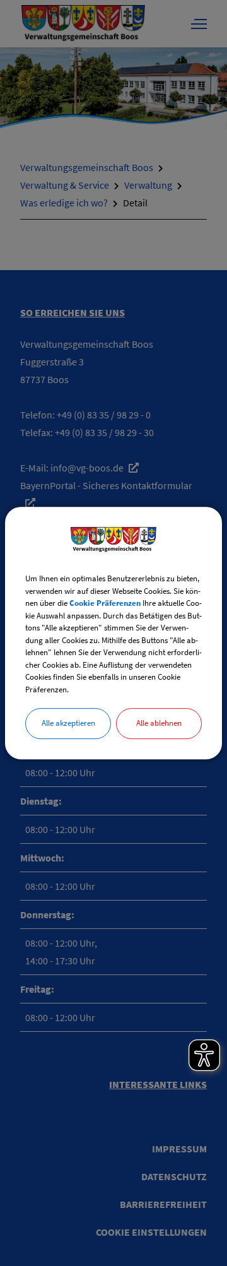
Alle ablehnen (159, 723)
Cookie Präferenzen (105, 603)
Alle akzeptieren (68, 723)
